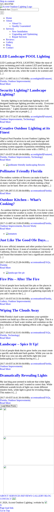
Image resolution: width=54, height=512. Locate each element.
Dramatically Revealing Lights (23, 375)
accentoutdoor (37, 190)
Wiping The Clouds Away (19, 310)
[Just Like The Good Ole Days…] (11, 233)
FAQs (47, 262)
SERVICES (15, 496)
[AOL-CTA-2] (28, 464)
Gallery (3, 301)
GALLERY (38, 496)
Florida (3, 81)
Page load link (7, 508)
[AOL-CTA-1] (28, 435)
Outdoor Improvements (19, 81)
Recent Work (29, 226)
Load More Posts (8, 406)
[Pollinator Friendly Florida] (25, 165)
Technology (28, 119)
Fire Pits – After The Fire (19, 279)
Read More (5, 84)
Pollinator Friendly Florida (21, 171)
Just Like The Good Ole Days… (24, 240)
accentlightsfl (36, 78)
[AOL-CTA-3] (28, 493)
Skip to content (7, 1)
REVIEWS (26, 496)
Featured (47, 78)
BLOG (47, 496)
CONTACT (6, 498)
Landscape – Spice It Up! (19, 344)
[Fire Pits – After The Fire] (15, 272)
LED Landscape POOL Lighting (25, 56)
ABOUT (4, 496)
